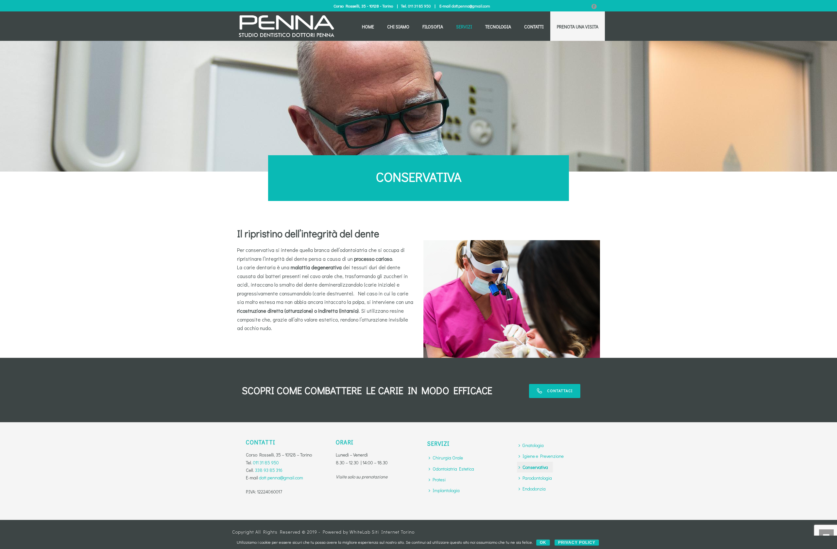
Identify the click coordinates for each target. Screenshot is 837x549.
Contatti (534, 27)
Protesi (439, 479)
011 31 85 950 (419, 5)
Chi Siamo (398, 27)
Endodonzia (534, 489)
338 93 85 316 (268, 470)
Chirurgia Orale (448, 458)
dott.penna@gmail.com (471, 5)
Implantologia (446, 490)
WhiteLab (360, 532)
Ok (543, 542)
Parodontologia (537, 478)
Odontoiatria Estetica (453, 469)
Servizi (464, 27)
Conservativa (535, 467)
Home (368, 27)
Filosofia (432, 27)
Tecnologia (498, 27)
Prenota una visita (577, 27)
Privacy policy (576, 542)
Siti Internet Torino (393, 532)
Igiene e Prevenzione (543, 456)
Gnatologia (533, 445)
